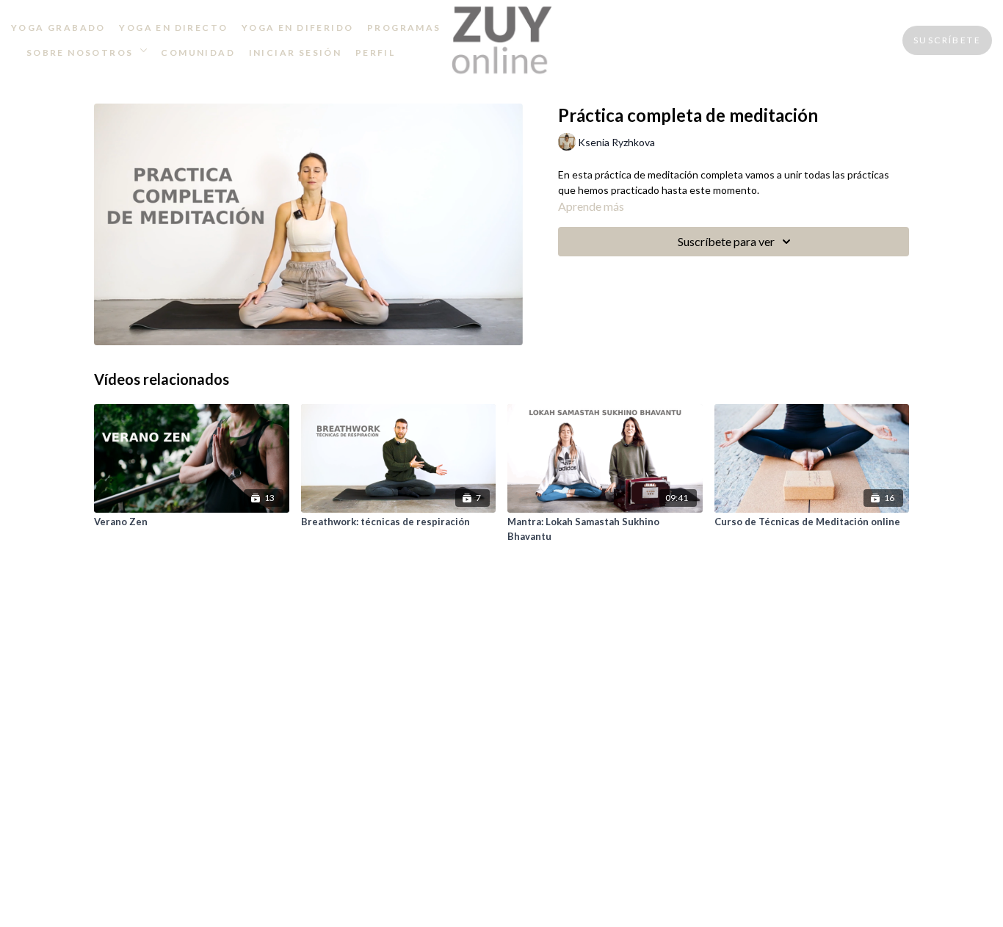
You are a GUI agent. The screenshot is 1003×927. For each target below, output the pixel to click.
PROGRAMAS (404, 27)
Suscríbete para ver (726, 241)
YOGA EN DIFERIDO (297, 27)
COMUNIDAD (198, 52)
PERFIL (375, 52)
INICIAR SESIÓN (295, 52)
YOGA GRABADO (58, 27)
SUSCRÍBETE (947, 40)
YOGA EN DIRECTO (173, 27)
